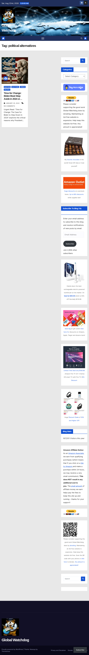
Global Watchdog (15, 640)
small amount (77, 486)
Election (7, 87)
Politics (7, 89)
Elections (15, 87)
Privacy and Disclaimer (58, 650)
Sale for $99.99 (69, 296)
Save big (68, 329)
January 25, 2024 (13, 103)
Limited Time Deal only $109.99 (74, 370)
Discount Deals (74, 417)
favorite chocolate (73, 159)
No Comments (9, 106)
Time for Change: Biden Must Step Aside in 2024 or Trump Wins (12, 97)
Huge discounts (69, 191)
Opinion (22, 87)
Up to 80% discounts (76, 194)
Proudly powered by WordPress (12, 649)
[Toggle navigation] (42, 38)
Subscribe (70, 244)
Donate (70, 650)
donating (73, 545)
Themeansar (6, 651)
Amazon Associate (76, 453)
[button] (81, 38)
